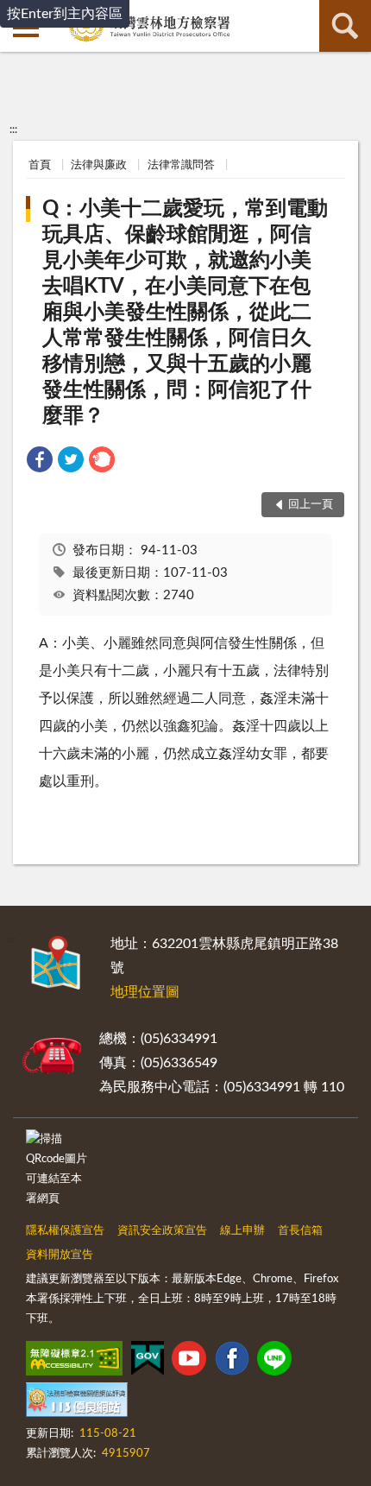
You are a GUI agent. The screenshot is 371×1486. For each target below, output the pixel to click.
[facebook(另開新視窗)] (232, 1361)
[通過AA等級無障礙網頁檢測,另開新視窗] (74, 1361)
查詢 (345, 26)
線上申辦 (242, 1230)
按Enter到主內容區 (65, 14)
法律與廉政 (99, 165)
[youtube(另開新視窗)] (189, 1361)
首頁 (39, 165)
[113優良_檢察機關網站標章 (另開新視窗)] (77, 1403)
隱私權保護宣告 (65, 1230)
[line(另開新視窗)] (274, 1361)
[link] (40, 462)
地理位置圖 (144, 992)
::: (13, 129)
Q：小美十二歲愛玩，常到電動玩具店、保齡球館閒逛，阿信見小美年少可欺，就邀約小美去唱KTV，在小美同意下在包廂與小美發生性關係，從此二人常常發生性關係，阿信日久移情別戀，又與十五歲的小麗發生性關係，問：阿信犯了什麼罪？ (185, 313)
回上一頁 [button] (310, 504)
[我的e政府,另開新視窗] (147, 1361)
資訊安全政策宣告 (162, 1230)
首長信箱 (300, 1230)
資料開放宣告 (59, 1255)
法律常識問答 (181, 165)
